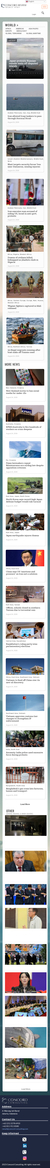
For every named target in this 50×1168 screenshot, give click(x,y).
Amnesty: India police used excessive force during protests (24, 753)
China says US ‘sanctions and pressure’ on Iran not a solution (21, 572)
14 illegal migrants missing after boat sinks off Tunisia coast (24, 351)
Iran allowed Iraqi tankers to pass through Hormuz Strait (25, 117)
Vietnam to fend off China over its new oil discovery (23, 681)
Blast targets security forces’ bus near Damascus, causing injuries (24, 165)
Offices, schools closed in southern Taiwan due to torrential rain (23, 608)
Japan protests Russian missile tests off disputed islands (23, 63)
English (31, 1)
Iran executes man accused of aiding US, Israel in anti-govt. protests (22, 213)
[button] (8, 56)
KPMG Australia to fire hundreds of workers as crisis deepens (23, 428)
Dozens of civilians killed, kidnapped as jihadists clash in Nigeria (23, 259)
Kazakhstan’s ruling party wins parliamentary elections (21, 645)
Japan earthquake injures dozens (22, 535)
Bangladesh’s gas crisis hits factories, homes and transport (24, 789)
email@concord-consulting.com (15, 1129)
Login (34, 14)
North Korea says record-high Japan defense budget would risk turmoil (24, 500)
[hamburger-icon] (44, 7)
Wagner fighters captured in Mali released (24, 307)
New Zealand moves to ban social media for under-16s (22, 391)
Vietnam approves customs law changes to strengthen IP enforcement (22, 718)
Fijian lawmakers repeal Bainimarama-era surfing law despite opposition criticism (25, 465)
